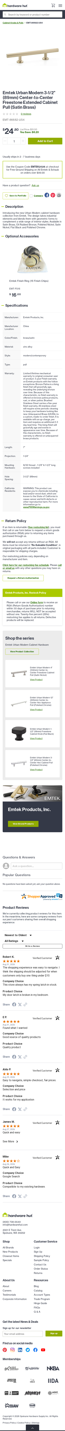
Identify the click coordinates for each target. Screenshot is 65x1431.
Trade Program (42, 1299)
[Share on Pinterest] (53, 195)
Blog (36, 1286)
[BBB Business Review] (12, 1393)
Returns (38, 1273)
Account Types (42, 1294)
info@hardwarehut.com (15, 1224)
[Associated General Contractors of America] (53, 1393)
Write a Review (32, 946)
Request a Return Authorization (23, 578)
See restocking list (38, 527)
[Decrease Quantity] (5, 141)
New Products (10, 1251)
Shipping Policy (42, 1256)
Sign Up (38, 1251)
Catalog (38, 1290)
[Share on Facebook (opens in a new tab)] (14, 1005)
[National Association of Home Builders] (33, 1405)
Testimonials (9, 1294)
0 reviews (26, 113)
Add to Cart (45, 141)
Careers (7, 1290)
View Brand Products (23, 824)
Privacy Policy (9, 1422)
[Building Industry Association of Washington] (12, 1405)
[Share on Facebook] (47, 195)
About (6, 1286)
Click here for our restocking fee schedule (26, 565)
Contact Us (40, 1264)
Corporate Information (15, 1299)
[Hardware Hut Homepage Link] (15, 5)
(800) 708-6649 (12, 1221)
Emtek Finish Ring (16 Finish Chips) (28, 280)
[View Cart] (53, 5)
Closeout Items (11, 1256)
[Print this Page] (59, 195)
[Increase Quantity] (23, 141)
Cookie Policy (23, 1422)
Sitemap (35, 1422)
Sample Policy (41, 1260)
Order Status (41, 1268)
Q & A (37, 1311)
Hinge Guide (40, 1303)
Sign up (54, 1333)
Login (37, 1247)
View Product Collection (22, 651)
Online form (36, 602)
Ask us (35, 185)
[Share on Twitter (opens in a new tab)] (20, 1004)
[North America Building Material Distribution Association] (33, 1393)
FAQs (37, 1307)
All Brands (8, 1247)
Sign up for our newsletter (17, 1328)
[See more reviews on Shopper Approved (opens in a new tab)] (25, 1004)
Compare (38, 195)
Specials (7, 1260)
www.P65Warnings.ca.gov (36, 507)
